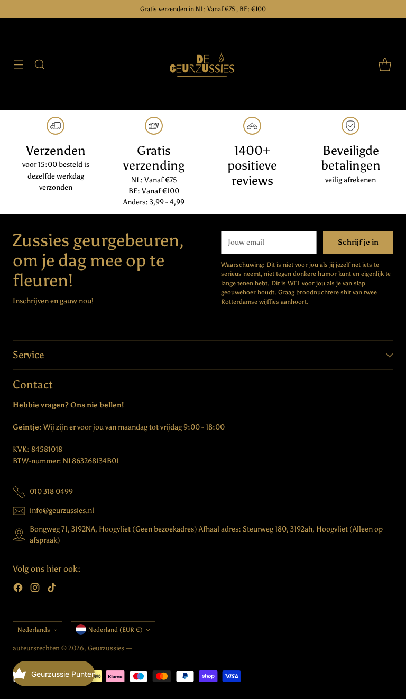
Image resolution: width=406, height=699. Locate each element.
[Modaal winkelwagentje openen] (384, 65)
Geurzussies (107, 648)
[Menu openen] (18, 65)
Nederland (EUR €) (115, 629)
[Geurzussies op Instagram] (35, 589)
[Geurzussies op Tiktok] (51, 589)
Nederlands (33, 629)
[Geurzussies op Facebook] (18, 589)
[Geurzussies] (203, 64)
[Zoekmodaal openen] (39, 65)
